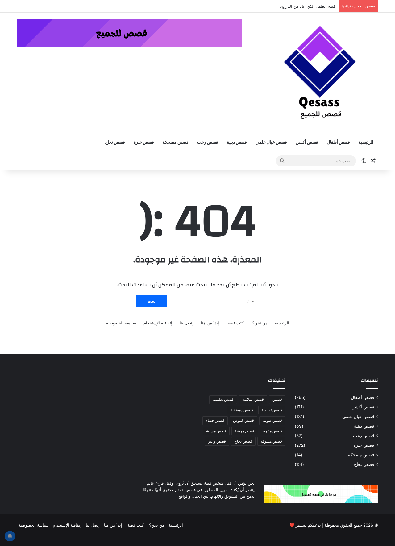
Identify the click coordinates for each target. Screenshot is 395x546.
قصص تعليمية (223, 399)
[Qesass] (321, 73)
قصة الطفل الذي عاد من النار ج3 (307, 6)
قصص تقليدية (272, 410)
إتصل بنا (186, 322)
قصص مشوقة (271, 441)
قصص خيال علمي (271, 142)
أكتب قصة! (236, 322)
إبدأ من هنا (210, 322)
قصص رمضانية (242, 410)
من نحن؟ (260, 322)
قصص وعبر (217, 441)
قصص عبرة (144, 142)
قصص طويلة (272, 420)
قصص (277, 399)
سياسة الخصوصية (121, 322)
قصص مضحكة (176, 142)
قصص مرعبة (245, 431)
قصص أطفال (338, 142)
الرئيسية (366, 142)
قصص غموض (243, 420)
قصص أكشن (307, 142)
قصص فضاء (215, 420)
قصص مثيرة (272, 431)
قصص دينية (237, 142)
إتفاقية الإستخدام (157, 322)
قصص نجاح (115, 142)
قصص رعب (207, 142)
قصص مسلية (216, 431)
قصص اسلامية (253, 399)
